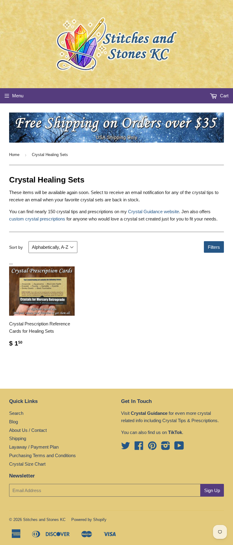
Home (14, 154)
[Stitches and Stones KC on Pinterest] (152, 447)
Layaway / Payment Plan (34, 447)
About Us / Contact (28, 430)
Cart (223, 95)
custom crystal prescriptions (37, 218)
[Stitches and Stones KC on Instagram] (165, 447)
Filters (214, 247)
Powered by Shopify (88, 519)
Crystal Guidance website (153, 211)
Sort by (16, 247)
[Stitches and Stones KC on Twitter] (125, 447)
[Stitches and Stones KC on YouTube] (179, 447)
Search (16, 413)
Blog (13, 421)
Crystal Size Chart (27, 464)
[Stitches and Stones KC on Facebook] (139, 447)
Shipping (17, 438)
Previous (13, 128)
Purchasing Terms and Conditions (42, 455)
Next (220, 128)
